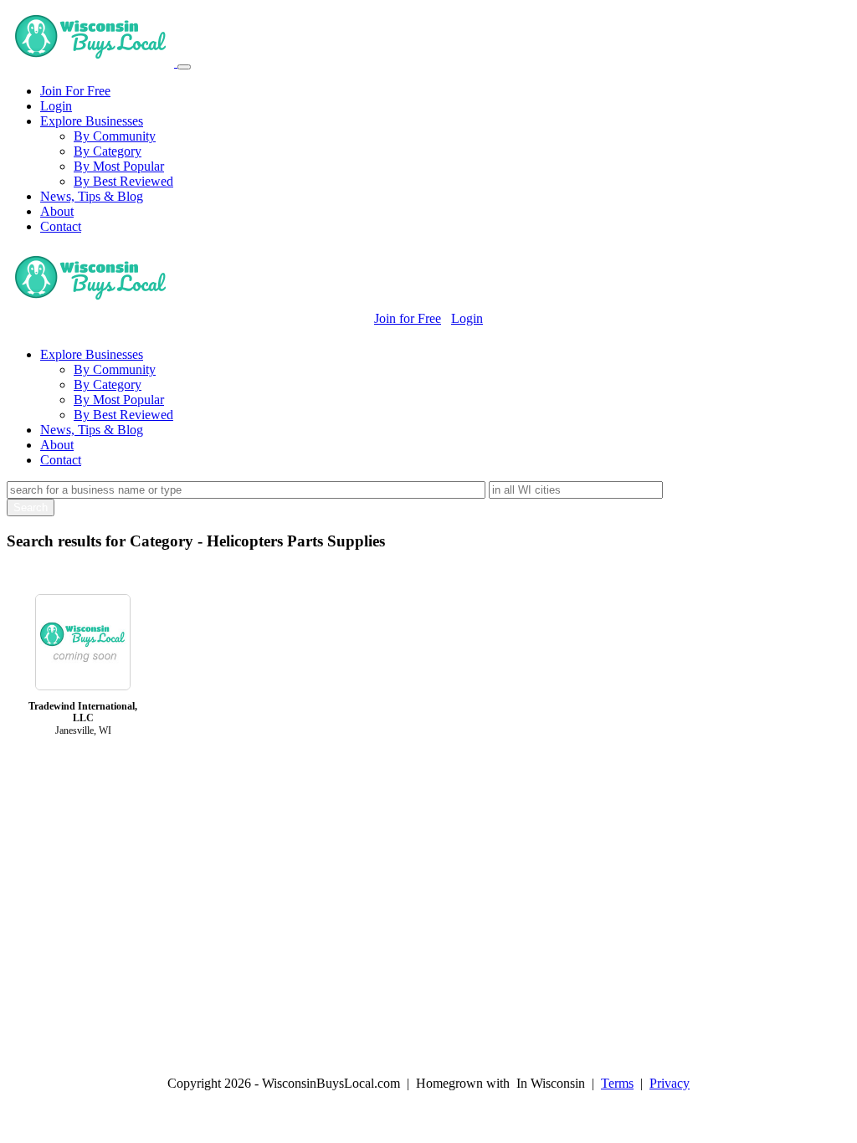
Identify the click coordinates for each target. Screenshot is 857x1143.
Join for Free (407, 318)
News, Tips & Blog (91, 196)
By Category (107, 151)
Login (56, 106)
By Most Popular (119, 166)
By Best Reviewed (123, 181)
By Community (115, 136)
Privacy (669, 1083)
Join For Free (75, 91)
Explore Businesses (91, 121)
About (57, 211)
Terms (617, 1083)
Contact (60, 226)
